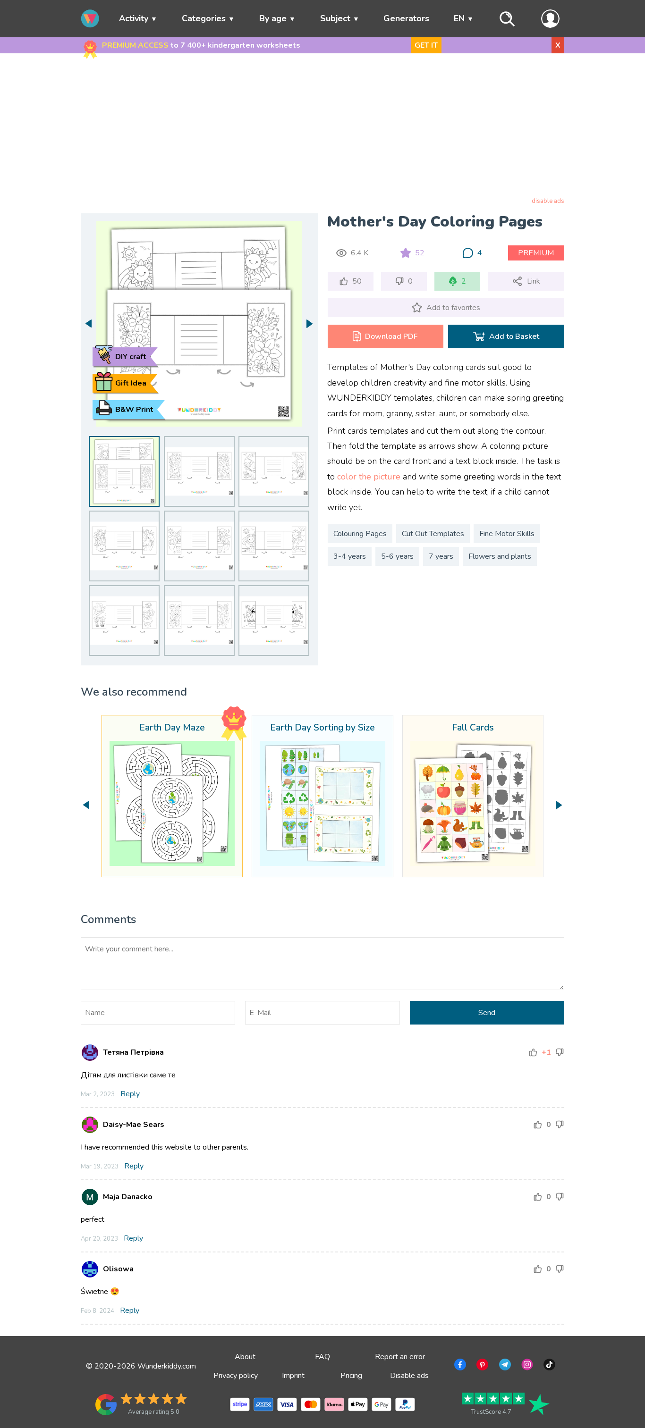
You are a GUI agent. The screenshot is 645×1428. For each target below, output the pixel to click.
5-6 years (397, 556)
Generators (406, 18)
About (245, 1357)
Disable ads (409, 1375)
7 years (441, 556)
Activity (133, 18)
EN (459, 18)
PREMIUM (536, 253)
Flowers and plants (499, 556)
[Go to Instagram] (526, 1366)
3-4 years (349, 556)
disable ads (548, 201)
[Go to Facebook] (459, 1366)
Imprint (293, 1375)
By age (273, 18)
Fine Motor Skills (507, 534)
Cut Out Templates (433, 534)
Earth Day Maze (172, 728)
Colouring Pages (360, 534)
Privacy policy (235, 1375)
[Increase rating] (533, 1052)
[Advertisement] (323, 127)
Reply (130, 1094)
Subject (335, 18)
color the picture (368, 476)
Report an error (400, 1357)
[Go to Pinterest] (481, 1366)
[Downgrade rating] (559, 1052)
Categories (204, 18)
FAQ (322, 1357)
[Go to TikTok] (548, 1366)
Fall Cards (473, 728)
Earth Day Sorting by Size (322, 728)
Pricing (351, 1375)
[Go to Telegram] (504, 1366)
